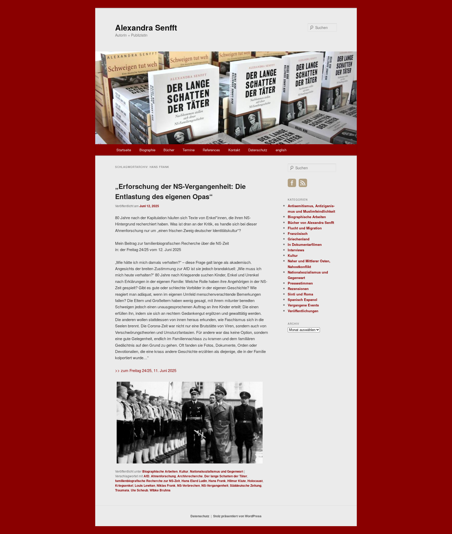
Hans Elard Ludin (194, 480)
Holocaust (255, 480)
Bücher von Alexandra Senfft (311, 222)
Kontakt (234, 149)
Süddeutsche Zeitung (245, 485)
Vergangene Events (303, 305)
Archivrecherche (190, 476)
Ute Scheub (139, 490)
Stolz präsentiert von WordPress (237, 516)
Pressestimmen (300, 283)
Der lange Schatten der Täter (225, 476)
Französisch (298, 233)
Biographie (147, 149)
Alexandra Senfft (146, 27)
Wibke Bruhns (160, 490)
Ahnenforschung (163, 476)
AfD (146, 476)
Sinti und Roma (300, 294)
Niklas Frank (166, 485)
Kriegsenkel (124, 485)
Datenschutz (257, 149)
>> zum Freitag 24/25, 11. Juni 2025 (145, 370)
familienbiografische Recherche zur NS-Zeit (147, 480)
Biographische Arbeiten (160, 471)
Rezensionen (298, 288)
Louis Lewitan (145, 485)
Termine (189, 149)
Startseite (123, 149)
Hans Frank (217, 480)
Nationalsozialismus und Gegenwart (216, 471)
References (211, 149)
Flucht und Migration (305, 227)
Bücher (168, 149)
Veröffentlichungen (303, 310)
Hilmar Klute (236, 480)
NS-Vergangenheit (214, 485)
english (281, 149)
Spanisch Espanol (302, 299)
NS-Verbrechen (188, 485)
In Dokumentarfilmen (305, 244)
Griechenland (298, 238)
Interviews (296, 249)
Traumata (122, 490)
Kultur (183, 471)
